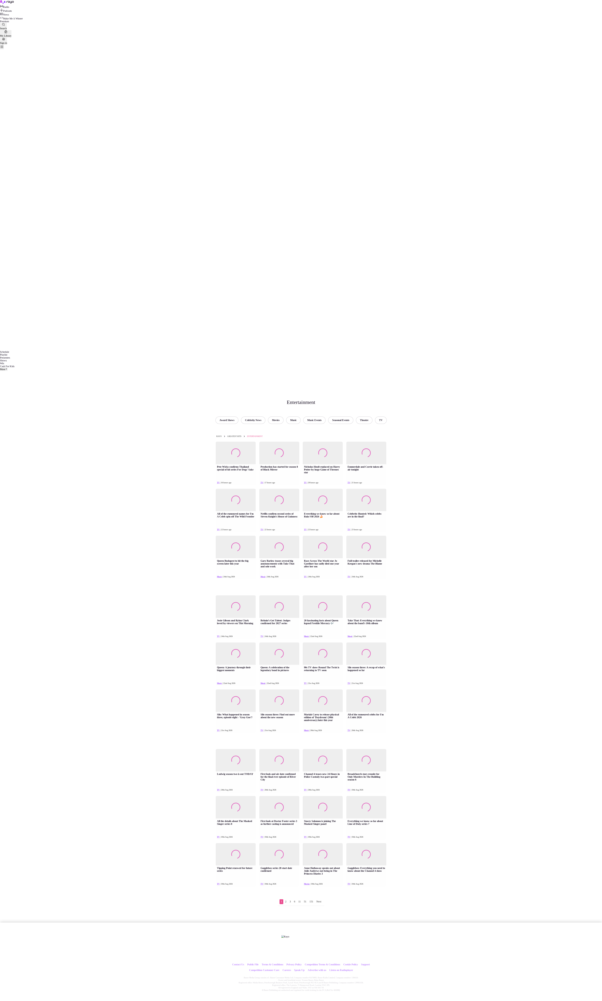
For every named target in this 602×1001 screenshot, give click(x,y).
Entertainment (255, 436)
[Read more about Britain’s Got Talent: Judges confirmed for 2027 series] (279, 606)
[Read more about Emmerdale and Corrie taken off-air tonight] (366, 453)
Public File (253, 964)
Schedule (4, 352)
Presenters (5, 357)
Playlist (3, 354)
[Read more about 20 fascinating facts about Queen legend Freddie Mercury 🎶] (323, 606)
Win (2, 363)
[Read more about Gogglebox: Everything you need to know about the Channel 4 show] (366, 854)
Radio (6, 7)
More (2, 369)
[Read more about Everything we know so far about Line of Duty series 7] (366, 807)
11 (299, 901)
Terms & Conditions (272, 964)
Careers (287, 970)
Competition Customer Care (264, 970)
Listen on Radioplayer (341, 970)
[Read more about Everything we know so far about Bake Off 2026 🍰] (323, 500)
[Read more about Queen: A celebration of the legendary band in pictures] (279, 653)
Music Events (314, 420)
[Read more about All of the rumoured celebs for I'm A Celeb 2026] (366, 700)
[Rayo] (285, 936)
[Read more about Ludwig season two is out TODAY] (236, 760)
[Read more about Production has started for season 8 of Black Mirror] (279, 453)
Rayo (219, 436)
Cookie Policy (350, 964)
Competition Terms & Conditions (322, 964)
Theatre (364, 420)
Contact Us (238, 964)
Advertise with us (317, 970)
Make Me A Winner (13, 18)
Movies (276, 420)
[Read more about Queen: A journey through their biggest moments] (236, 653)
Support (365, 964)
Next (318, 901)
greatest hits (234, 436)
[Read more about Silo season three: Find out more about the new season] (279, 700)
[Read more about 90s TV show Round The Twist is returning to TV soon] (323, 653)
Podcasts (7, 11)
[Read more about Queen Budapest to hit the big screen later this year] (236, 547)
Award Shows (226, 420)
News (6, 14)
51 (305, 901)
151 (311, 901)
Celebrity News (253, 420)
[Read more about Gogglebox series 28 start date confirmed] (279, 854)
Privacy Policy (294, 964)
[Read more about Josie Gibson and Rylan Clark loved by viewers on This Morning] (236, 606)
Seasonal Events (340, 420)
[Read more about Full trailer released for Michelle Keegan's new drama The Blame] (366, 547)
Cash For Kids (7, 366)
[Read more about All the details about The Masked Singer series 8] (236, 807)
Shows (3, 360)
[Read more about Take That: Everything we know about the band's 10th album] (366, 606)
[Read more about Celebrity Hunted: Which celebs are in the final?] (366, 500)
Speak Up (299, 970)
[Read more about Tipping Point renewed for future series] (236, 854)
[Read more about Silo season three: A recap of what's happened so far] (366, 653)
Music (293, 420)
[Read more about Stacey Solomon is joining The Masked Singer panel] (323, 807)
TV (381, 420)
